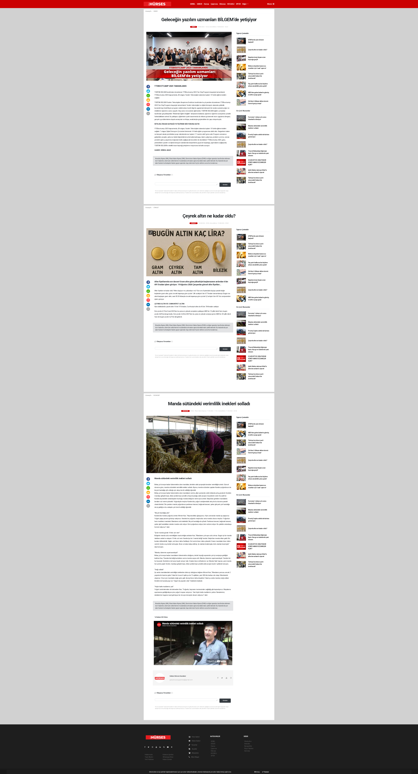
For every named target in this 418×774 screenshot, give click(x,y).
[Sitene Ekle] (172, 747)
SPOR (238, 4)
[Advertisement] (132, 41)
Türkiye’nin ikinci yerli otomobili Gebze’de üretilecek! (255, 76)
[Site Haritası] (168, 747)
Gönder (225, 184)
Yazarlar (194, 745)
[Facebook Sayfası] (145, 747)
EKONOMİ (156, 395)
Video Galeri (195, 741)
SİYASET (156, 207)
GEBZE (199, 4)
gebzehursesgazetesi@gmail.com (181, 680)
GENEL (192, 4)
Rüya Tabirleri (248, 748)
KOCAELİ (230, 4)
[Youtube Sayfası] (157, 747)
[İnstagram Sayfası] (153, 747)
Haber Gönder (167, 759)
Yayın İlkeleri (149, 757)
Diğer (244, 4)
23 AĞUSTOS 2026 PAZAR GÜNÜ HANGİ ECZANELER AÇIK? (257, 162)
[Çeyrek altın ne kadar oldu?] (189, 252)
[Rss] (164, 747)
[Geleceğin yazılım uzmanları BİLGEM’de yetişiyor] (189, 56)
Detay (258, 772)
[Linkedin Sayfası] (161, 747)
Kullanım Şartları (168, 754)
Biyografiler (248, 746)
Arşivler (194, 749)
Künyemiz (195, 753)
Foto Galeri (195, 737)
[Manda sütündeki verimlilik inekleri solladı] (189, 444)
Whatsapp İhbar (168, 757)
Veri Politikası (149, 759)
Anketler (247, 744)
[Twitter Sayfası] (149, 747)
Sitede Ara (247, 741)
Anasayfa (148, 11)
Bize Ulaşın (195, 757)
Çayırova (214, 4)
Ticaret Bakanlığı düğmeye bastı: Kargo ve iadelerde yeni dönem (258, 153)
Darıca (206, 4)
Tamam (266, 772)
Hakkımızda (149, 754)
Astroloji (247, 751)
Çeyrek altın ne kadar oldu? (257, 50)
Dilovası (222, 4)
